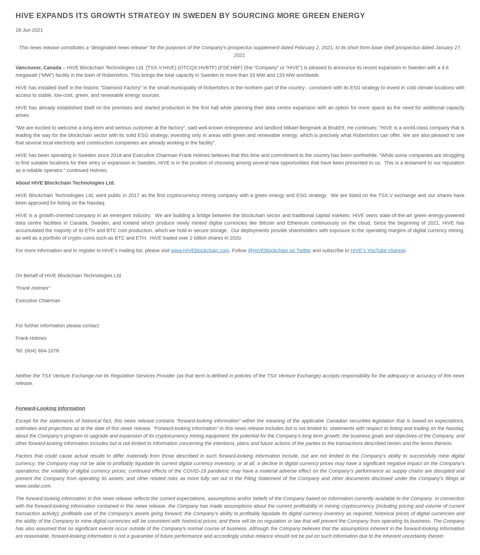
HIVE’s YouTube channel (378, 250)
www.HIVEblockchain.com (200, 250)
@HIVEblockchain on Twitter (279, 250)
